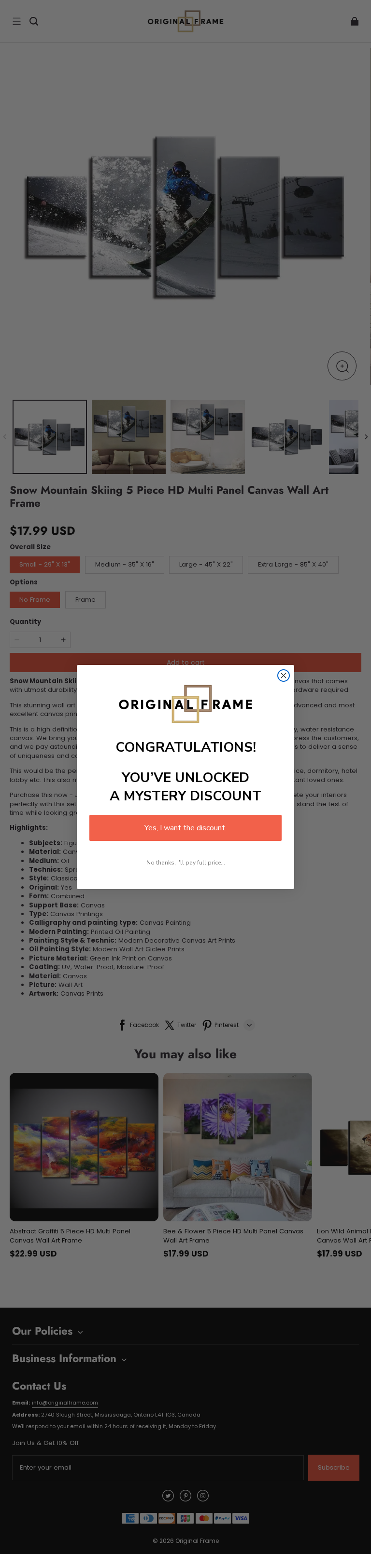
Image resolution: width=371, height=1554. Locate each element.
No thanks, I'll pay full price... (185, 862)
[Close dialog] (283, 675)
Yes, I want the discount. (185, 828)
